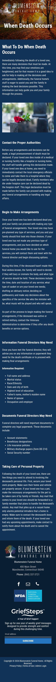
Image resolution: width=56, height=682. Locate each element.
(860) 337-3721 (32, 574)
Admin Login (40, 666)
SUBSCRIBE (28, 641)
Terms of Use (28, 666)
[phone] (37, 584)
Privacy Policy (15, 666)
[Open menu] (50, 7)
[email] (28, 584)
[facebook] (19, 584)
